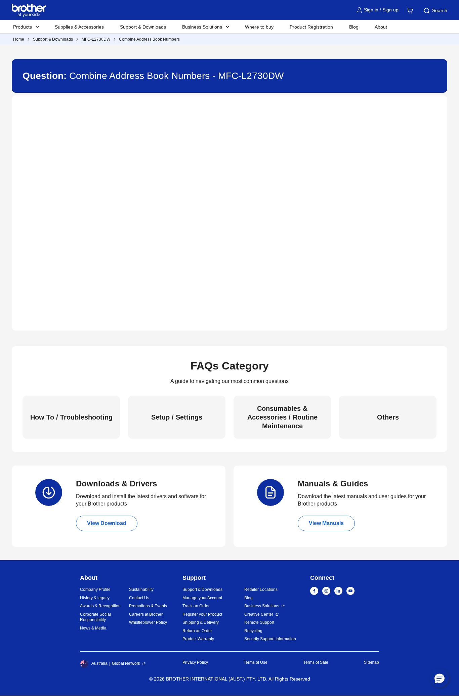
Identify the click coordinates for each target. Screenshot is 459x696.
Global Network (126, 663)
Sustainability (141, 589)
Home (18, 39)
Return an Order (197, 630)
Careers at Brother (146, 614)
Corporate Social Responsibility (95, 617)
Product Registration (311, 27)
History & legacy (95, 598)
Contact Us (139, 598)
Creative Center (258, 614)
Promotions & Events (148, 606)
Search (439, 10)
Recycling (253, 630)
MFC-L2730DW (96, 39)
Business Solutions (261, 606)
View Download (106, 523)
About (381, 27)
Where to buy (259, 27)
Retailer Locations (261, 589)
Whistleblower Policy (148, 622)
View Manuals (326, 523)
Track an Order (196, 606)
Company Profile (95, 589)
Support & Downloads (143, 27)
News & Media (93, 628)
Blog (354, 27)
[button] (439, 678)
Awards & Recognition (100, 606)
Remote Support (259, 622)
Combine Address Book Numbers (149, 39)
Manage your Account (202, 598)
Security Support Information (270, 639)
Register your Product (202, 614)
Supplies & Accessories (79, 27)
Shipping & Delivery (200, 622)
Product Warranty (198, 639)
